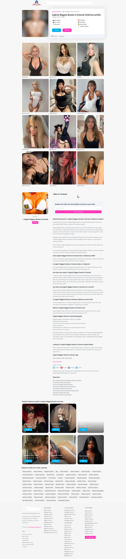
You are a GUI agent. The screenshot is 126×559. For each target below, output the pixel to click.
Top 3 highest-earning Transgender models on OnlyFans (67, 380)
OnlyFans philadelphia (97, 490)
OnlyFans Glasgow (83, 484)
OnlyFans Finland (49, 484)
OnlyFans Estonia (38, 484)
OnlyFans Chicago (48, 481)
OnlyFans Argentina (70, 478)
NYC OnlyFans (52, 478)
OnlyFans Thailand (27, 497)
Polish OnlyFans (73, 497)
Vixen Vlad (27, 424)
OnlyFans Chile (59, 481)
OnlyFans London (27, 490)
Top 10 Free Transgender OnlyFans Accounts (64, 386)
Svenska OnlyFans (51, 500)
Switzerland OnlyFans (63, 500)
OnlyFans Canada (37, 481)
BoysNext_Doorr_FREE (31, 455)
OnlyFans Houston (27, 487)
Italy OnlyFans (60, 474)
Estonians (58, 358)
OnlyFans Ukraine (38, 497)
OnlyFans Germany (71, 484)
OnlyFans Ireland (59, 487)
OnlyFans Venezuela (50, 497)
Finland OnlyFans (96, 471)
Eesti (54, 358)
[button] (57, 368)
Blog (57, 471)
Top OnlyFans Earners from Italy (61, 392)
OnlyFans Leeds (70, 487)
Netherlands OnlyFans (28, 478)
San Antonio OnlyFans (96, 497)
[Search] (91, 3)
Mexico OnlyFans (82, 474)
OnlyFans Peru (86, 490)
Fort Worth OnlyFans (28, 474)
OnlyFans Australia (81, 478)
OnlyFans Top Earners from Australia (62, 394)
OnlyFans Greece (94, 484)
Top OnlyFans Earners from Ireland (61, 382)
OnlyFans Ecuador (27, 484)
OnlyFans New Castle (50, 490)
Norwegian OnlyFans (41, 478)
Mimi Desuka (83, 456)
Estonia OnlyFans (56, 11)
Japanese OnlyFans (71, 474)
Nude (63, 358)
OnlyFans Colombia (70, 481)
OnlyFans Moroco (38, 490)
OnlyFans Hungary (38, 487)
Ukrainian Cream (57, 455)
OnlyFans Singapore (50, 494)
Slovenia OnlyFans (39, 500)
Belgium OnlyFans (49, 471)
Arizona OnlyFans (27, 471)
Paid (66, 358)
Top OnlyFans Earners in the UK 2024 (62, 388)
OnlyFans (60, 478)
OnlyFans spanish (85, 494)
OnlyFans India (49, 487)
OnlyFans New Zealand (64, 490)
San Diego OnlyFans (28, 500)
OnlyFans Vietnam (62, 497)
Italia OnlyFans (50, 474)
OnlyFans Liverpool (93, 487)
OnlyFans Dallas (92, 481)
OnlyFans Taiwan (96, 494)
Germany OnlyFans (40, 474)
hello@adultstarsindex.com (35, 527)
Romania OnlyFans (84, 497)
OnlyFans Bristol (27, 481)
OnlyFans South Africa (63, 494)
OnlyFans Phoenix (27, 494)
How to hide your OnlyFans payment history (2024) (66, 390)
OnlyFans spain (75, 494)
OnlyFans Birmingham (94, 478)
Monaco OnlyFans (93, 474)
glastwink (82, 424)
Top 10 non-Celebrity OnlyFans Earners (63, 384)
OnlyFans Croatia (81, 481)
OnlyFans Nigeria (76, 490)
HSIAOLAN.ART (56, 424)
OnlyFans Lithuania (81, 487)
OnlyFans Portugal (38, 494)
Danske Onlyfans (74, 471)
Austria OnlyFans (38, 471)
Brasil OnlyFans (64, 471)
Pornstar (70, 358)
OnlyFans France (60, 484)
